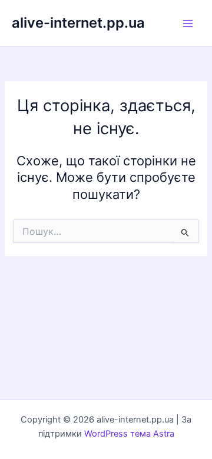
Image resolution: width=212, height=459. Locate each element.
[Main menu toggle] (187, 23)
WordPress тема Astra (129, 433)
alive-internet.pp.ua (78, 22)
